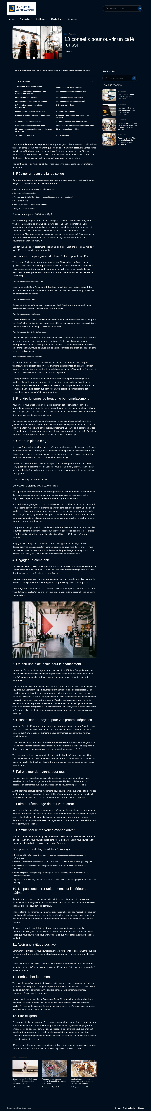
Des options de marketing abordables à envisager (75, 125)
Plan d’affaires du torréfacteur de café (70, 101)
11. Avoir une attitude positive (67, 129)
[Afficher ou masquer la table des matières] (62, 81)
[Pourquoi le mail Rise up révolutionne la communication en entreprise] (109, 139)
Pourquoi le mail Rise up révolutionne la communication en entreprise (127, 141)
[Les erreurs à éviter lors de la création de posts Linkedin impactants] (109, 110)
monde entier (27, 144)
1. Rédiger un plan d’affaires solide (28, 86)
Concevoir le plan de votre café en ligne (30, 111)
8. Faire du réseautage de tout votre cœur (71, 121)
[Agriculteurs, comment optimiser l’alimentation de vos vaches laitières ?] (84, 1068)
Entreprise (69, 51)
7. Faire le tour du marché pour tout (28, 121)
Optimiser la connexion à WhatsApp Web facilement (127, 96)
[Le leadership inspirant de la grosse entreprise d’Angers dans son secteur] (109, 124)
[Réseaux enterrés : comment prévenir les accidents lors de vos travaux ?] (54, 1068)
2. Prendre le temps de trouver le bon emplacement (29, 106)
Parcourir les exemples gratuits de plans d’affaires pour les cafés (30, 92)
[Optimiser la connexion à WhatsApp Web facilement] (109, 95)
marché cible (25, 197)
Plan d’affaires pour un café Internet (69, 97)
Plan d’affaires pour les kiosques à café (71, 91)
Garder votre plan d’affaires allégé (69, 87)
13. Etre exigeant (62, 135)
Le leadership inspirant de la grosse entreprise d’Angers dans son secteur (127, 126)
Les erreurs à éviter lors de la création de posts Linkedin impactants (126, 111)
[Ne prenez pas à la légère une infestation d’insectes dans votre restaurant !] (25, 1068)
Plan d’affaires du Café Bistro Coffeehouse (31, 101)
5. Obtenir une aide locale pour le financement (32, 115)
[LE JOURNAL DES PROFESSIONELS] (21, 8)
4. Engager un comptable (65, 111)
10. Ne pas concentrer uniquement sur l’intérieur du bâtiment (33, 130)
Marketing (122, 135)
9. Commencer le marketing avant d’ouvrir (31, 125)
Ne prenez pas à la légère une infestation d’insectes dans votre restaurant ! (24, 1081)
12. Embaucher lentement (24, 135)
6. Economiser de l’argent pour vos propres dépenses (72, 116)
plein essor (73, 147)
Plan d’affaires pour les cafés (26, 97)
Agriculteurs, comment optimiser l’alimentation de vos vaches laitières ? (82, 1081)
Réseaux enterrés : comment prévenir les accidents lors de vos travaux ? (54, 1081)
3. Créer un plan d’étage (65, 105)
